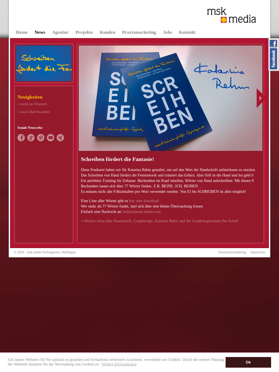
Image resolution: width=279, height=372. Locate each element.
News (40, 32)
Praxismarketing (139, 32)
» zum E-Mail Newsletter (33, 112)
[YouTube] (50, 140)
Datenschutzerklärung (232, 252)
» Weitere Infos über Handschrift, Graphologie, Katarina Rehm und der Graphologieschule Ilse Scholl (159, 221)
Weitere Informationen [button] (119, 364)
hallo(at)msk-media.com (142, 212)
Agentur (60, 32)
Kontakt (187, 32)
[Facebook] (21, 140)
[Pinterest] (40, 140)
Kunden (107, 32)
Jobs (167, 32)
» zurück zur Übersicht (32, 104)
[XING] (60, 140)
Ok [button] (248, 362)
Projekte (84, 32)
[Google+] (31, 140)
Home (22, 32)
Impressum (257, 252)
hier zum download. (144, 201)
